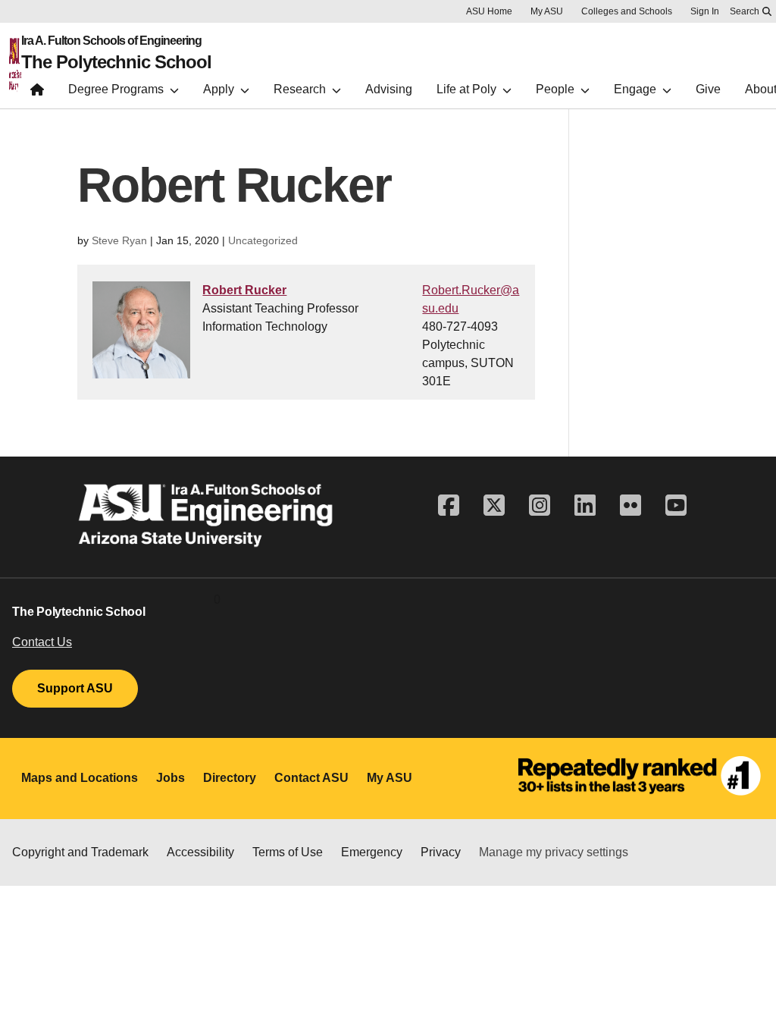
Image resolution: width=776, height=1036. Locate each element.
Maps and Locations (79, 777)
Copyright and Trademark (80, 852)
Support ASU (75, 688)
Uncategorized (263, 240)
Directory (229, 777)
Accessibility (200, 852)
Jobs (170, 777)
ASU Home (489, 11)
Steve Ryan (119, 240)
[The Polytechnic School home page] (37, 92)
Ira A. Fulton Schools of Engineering (111, 41)
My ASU (546, 11)
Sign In (704, 11)
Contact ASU (311, 777)
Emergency (371, 852)
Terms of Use (287, 852)
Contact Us (42, 642)
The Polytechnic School (116, 62)
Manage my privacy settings (553, 852)
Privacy (441, 852)
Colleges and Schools (626, 11)
